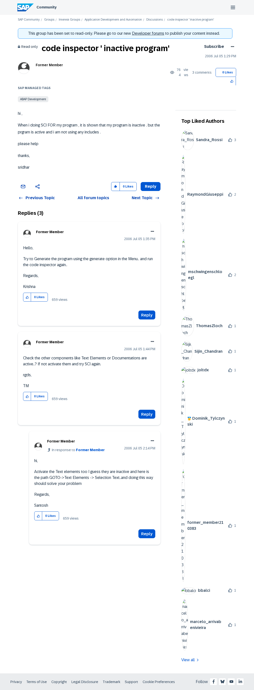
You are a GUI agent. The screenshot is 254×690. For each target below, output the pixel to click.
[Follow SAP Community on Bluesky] (222, 682)
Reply (147, 315)
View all (188, 660)
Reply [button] (150, 186)
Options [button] (231, 47)
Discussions (154, 19)
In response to (78, 450)
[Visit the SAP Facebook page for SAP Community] (214, 682)
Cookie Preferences (159, 682)
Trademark (111, 682)
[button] (232, 81)
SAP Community (29, 19)
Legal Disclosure (84, 682)
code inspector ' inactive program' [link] (190, 19)
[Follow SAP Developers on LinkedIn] (240, 682)
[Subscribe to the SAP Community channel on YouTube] (231, 682)
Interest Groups (69, 19)
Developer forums (148, 33)
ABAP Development (33, 99)
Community (46, 7)
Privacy (16, 682)
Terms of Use (36, 682)
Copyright (59, 682)
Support (131, 682)
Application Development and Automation (113, 19)
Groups (49, 19)
